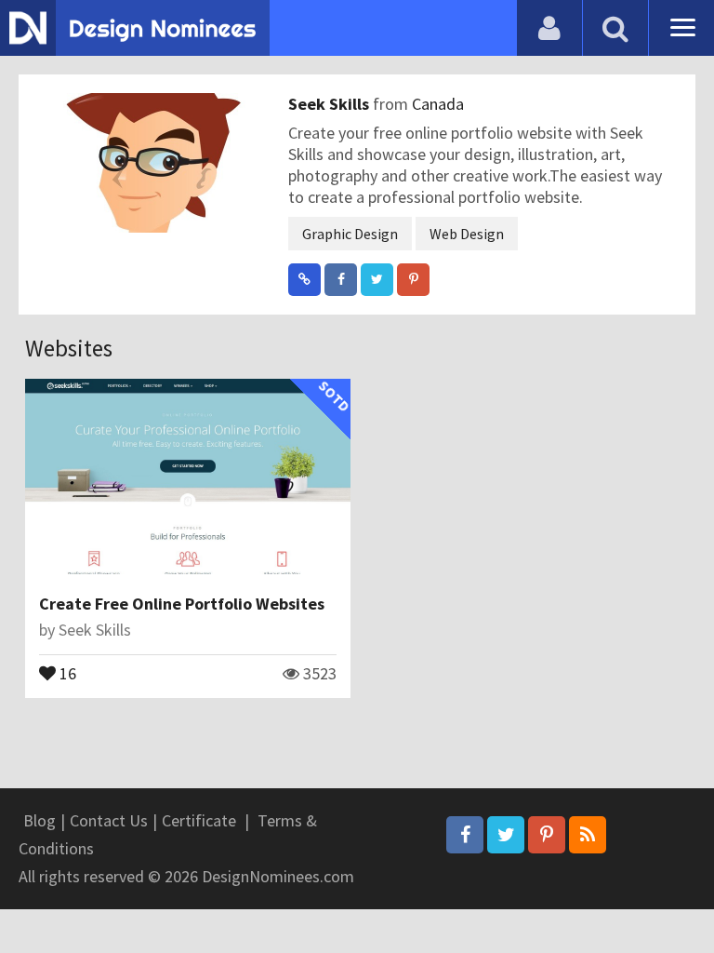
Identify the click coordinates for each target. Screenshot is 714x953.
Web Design (467, 233)
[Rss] (587, 834)
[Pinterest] (546, 834)
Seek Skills (330, 103)
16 (66, 672)
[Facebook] (464, 834)
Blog (39, 820)
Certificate (199, 820)
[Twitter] (505, 834)
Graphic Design (350, 233)
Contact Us (109, 820)
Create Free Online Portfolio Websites (181, 603)
